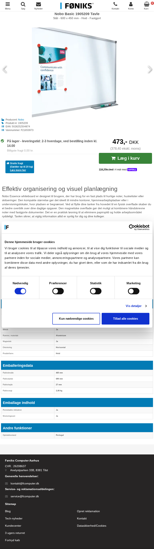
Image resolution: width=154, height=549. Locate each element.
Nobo (21, 119)
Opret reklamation (88, 511)
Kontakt (82, 518)
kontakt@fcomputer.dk (25, 483)
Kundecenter (13, 525)
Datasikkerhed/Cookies (91, 525)
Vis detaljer (134, 306)
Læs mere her (18, 170)
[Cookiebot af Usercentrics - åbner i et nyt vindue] (131, 227)
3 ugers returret (15, 533)
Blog (8, 511)
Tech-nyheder (13, 518)
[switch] (58, 291)
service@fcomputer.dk (25, 496)
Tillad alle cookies (125, 318)
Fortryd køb (12, 540)
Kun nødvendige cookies (76, 318)
